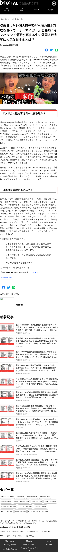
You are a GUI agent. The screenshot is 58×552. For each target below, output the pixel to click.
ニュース (36, 10)
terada (5, 45)
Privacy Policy (10, 544)
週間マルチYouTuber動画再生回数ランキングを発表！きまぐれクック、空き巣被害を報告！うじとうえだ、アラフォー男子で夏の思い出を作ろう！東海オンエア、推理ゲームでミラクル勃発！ (37, 477)
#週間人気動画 (32, 496)
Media (29, 541)
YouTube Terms (10, 549)
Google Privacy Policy (29, 549)
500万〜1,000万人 (18, 532)
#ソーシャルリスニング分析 (38, 511)
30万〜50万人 (17, 536)
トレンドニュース (16, 19)
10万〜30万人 (29, 536)
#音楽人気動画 (37, 501)
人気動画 (19, 333)
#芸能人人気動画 (50, 501)
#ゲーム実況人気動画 (8, 506)
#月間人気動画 (6, 501)
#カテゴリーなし (7, 511)
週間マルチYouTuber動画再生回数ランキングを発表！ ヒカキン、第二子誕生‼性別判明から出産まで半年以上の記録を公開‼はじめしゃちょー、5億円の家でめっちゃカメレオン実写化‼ (37, 396)
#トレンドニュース (7, 496)
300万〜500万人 (32, 532)
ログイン (50, 10)
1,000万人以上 (5, 532)
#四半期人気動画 (40, 506)
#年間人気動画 (20, 511)
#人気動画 (20, 496)
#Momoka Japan (6, 277)
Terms (48, 541)
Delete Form (28, 544)
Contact (48, 544)
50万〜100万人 (5, 536)
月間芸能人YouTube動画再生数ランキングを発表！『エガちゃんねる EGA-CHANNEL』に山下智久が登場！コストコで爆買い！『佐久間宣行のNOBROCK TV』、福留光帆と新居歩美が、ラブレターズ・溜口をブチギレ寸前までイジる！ (36, 343)
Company (9, 541)
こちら (33, 272)
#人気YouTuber (45, 496)
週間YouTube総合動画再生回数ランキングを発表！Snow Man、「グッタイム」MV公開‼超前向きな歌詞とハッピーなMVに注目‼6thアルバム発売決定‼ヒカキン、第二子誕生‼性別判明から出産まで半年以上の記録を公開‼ (36, 410)
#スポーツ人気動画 (25, 506)
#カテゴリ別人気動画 (21, 501)
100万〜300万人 (46, 532)
